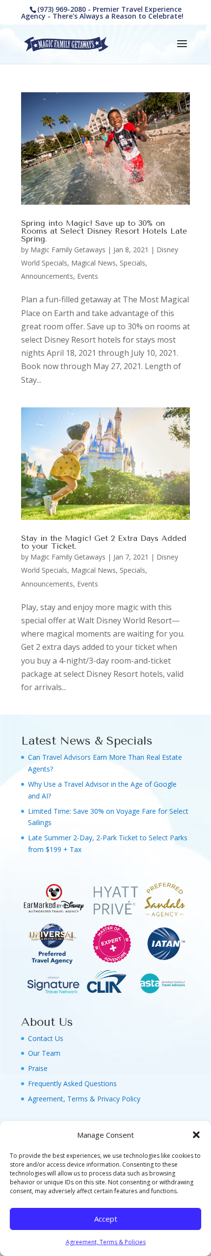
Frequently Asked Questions (72, 1083)
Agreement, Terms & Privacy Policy (84, 1098)
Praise (38, 1068)
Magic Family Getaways (68, 249)
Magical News (93, 262)
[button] (196, 1135)
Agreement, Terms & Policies (106, 1242)
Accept (105, 1219)
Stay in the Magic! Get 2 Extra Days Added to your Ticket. (103, 542)
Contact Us (45, 1038)
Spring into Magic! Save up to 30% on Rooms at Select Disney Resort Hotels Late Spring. (104, 230)
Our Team (44, 1053)
